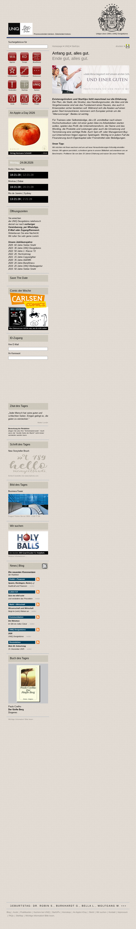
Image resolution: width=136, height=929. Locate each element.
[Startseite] (20, 34)
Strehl (91, 912)
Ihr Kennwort (14, 353)
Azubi (12, 104)
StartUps (25, 90)
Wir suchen (101, 912)
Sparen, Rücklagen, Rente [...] (21, 583)
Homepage (57, 46)
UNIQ (67, 46)
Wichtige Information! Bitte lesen (20, 719)
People (36, 104)
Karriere (36, 90)
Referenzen (37, 76)
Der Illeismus (14, 621)
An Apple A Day (80, 912)
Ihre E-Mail (13, 344)
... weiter (31, 586)
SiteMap (19, 916)
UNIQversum (12, 76)
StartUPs (56, 912)
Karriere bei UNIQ (42, 912)
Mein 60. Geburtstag (17, 646)
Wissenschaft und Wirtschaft (21, 608)
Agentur (12, 62)
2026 (10, 633)
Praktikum (24, 104)
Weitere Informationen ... (17, 556)
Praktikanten (26, 912)
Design (24, 62)
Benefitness (37, 62)
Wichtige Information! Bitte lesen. (40, 916)
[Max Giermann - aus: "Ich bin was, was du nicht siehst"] (28, 329)
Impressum (123, 912)
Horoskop (66, 912)
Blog (9, 912)
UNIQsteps (25, 76)
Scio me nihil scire (16, 596)
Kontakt (112, 912)
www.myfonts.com (31, 476)
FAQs (11, 916)
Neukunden (12, 90)
